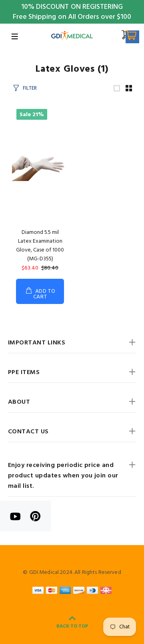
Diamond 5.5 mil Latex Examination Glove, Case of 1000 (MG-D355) (40, 246)
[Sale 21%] (40, 165)
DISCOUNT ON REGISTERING (79, 7)
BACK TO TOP (72, 626)
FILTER (30, 88)
